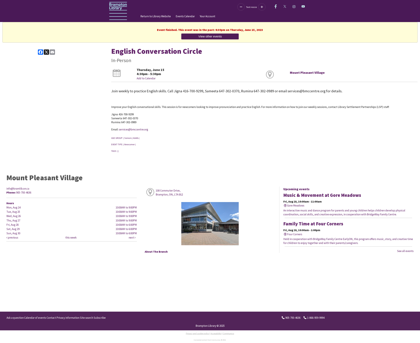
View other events (210, 36)
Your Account (207, 16)
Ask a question (15, 318)
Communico (228, 333)
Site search (86, 318)
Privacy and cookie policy (197, 333)
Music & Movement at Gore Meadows (322, 195)
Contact (51, 318)
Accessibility (216, 333)
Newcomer (129, 144)
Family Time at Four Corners (313, 224)
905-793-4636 (292, 318)
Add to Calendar (146, 78)
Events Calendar (185, 16)
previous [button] (12, 237)
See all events (405, 251)
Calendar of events (35, 318)
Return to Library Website (155, 16)
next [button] (132, 237)
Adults (135, 138)
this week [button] (71, 237)
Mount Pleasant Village (307, 72)
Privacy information (67, 318)
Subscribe (100, 318)
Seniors (127, 138)
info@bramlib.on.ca (17, 188)
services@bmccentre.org (133, 129)
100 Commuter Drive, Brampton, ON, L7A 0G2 (169, 192)
